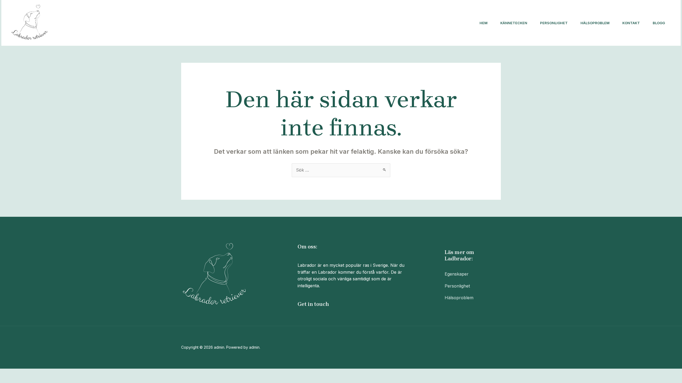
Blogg (659, 23)
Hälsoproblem (595, 23)
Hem (484, 23)
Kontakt (631, 23)
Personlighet (554, 23)
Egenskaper (457, 274)
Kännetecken (513, 23)
